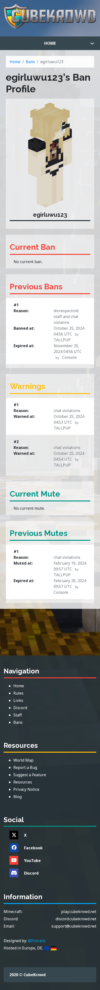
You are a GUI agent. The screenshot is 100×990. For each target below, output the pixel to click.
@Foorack (36, 940)
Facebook (33, 848)
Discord (31, 873)
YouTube (32, 860)
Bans (30, 61)
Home (50, 43)
